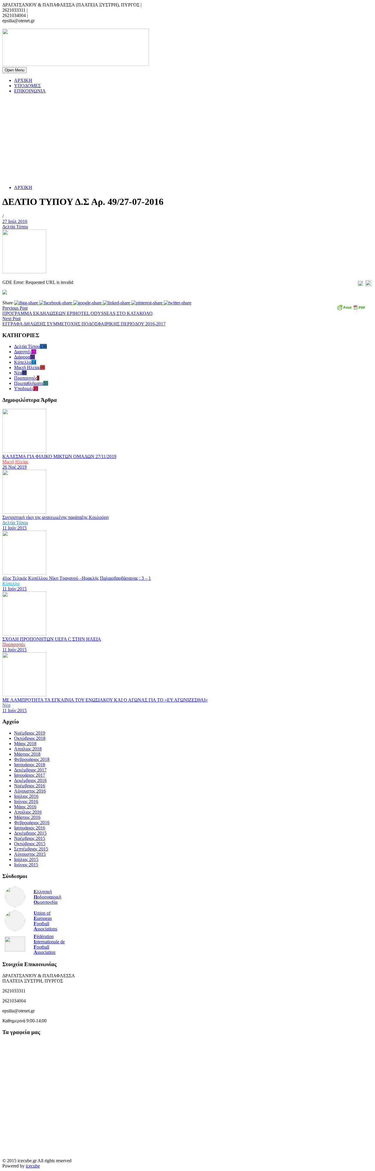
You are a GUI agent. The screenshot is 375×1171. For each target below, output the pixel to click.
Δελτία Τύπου (15, 226)
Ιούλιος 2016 (26, 796)
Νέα (18, 372)
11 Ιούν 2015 (14, 527)
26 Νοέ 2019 (14, 466)
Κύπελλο (22, 362)
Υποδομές (23, 388)
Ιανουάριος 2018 (29, 764)
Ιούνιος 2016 (26, 801)
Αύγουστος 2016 (30, 790)
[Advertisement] (178, 139)
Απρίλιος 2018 (28, 748)
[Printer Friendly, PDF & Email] (352, 309)
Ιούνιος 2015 (26, 864)
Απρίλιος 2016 (28, 812)
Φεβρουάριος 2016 (32, 822)
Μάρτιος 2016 (27, 817)
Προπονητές (25, 378)
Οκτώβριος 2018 (29, 738)
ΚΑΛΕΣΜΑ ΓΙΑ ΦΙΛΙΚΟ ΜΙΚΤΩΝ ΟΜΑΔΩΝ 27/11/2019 (59, 456)
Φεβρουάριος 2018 (32, 759)
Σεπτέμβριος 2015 (31, 848)
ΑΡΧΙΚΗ (23, 80)
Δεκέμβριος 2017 (30, 769)
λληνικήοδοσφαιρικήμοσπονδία (47, 897)
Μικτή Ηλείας (27, 367)
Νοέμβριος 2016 (29, 785)
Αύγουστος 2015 (30, 854)
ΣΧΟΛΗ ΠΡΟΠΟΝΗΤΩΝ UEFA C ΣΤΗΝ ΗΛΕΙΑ (51, 639)
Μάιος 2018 (25, 743)
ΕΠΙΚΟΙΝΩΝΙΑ (30, 90)
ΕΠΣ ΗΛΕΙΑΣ (16, 25)
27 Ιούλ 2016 (14, 221)
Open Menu (14, 70)
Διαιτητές (22, 351)
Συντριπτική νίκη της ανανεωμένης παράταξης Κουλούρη (55, 517)
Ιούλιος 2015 (26, 859)
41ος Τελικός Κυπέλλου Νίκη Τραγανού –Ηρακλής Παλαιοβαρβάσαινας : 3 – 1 (76, 578)
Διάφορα (22, 356)
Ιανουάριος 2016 (29, 827)
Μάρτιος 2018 (27, 754)
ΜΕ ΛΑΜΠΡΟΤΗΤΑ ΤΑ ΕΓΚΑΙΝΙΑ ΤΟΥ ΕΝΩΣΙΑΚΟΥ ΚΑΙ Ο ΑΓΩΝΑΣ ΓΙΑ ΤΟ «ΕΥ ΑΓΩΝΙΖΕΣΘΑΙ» (105, 699)
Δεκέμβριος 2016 (30, 780)
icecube (33, 1165)
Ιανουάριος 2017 (29, 775)
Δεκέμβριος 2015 (30, 833)
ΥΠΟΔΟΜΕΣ (27, 85)
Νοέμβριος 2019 (29, 733)
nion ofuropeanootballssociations (45, 921)
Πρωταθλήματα (28, 383)
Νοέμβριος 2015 (29, 838)
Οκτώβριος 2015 (29, 843)
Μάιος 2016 (25, 806)
